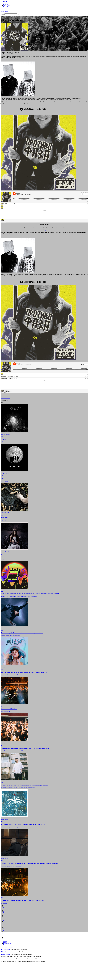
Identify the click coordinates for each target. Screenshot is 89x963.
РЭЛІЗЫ (5, 1)
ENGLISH (5, 8)
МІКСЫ (5, 3)
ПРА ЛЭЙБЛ (6, 6)
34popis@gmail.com (8, 947)
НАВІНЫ (5, 4)
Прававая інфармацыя (8, 944)
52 (3, 915)
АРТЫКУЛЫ (6, 5)
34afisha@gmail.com (5, 949)
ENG (8, 11)
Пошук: (2, 14)
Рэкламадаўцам (7, 943)
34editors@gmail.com (5, 951)
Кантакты (5, 942)
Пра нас (5, 941)
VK (45, 230)
